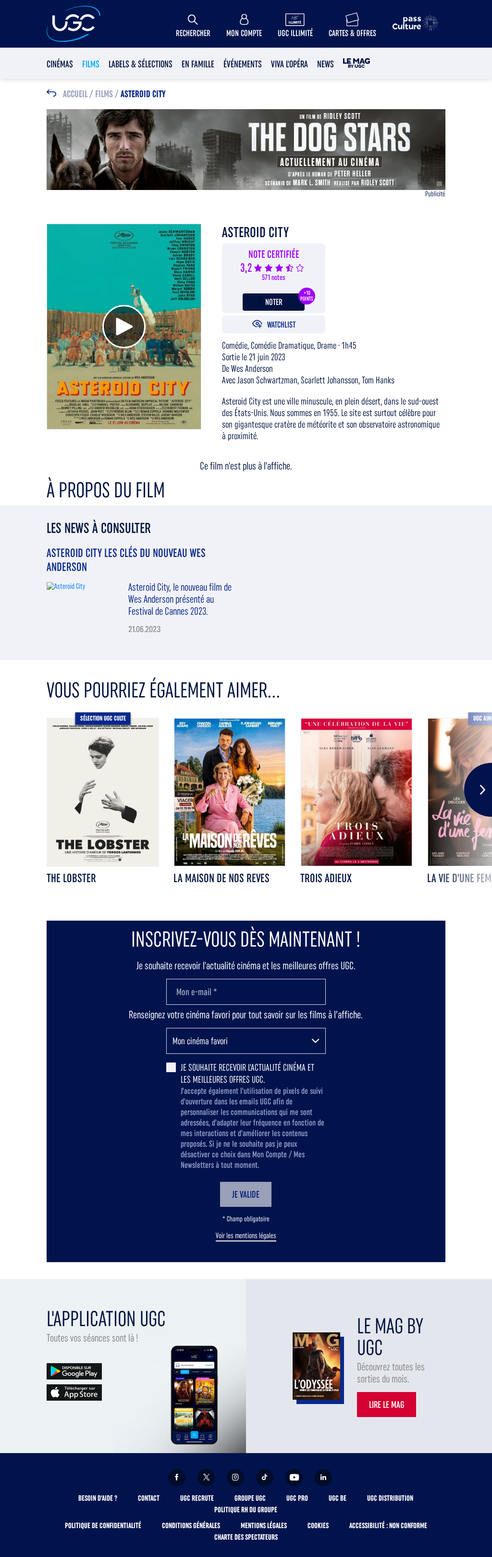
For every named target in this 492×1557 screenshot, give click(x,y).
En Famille (198, 64)
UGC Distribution (390, 1498)
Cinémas (60, 64)
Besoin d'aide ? (97, 1498)
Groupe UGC (250, 1498)
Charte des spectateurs (246, 1537)
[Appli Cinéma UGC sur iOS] (74, 1391)
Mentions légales (264, 1525)
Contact (149, 1498)
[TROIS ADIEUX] (356, 792)
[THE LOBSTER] (103, 792)
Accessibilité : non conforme (388, 1525)
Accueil (75, 94)
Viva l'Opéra (289, 64)
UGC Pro (297, 1498)
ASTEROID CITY (143, 94)
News (325, 64)
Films (90, 64)
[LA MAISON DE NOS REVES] (229, 792)
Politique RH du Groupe (245, 1509)
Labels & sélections (140, 64)
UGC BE (337, 1498)
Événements (242, 64)
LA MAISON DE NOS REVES (221, 878)
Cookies (318, 1525)
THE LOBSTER (71, 878)
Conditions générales (191, 1525)
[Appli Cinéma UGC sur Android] (74, 1370)
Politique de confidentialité (103, 1525)
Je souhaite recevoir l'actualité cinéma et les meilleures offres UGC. (247, 1073)
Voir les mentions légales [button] (246, 1235)
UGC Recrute (197, 1498)
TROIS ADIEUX (326, 878)
